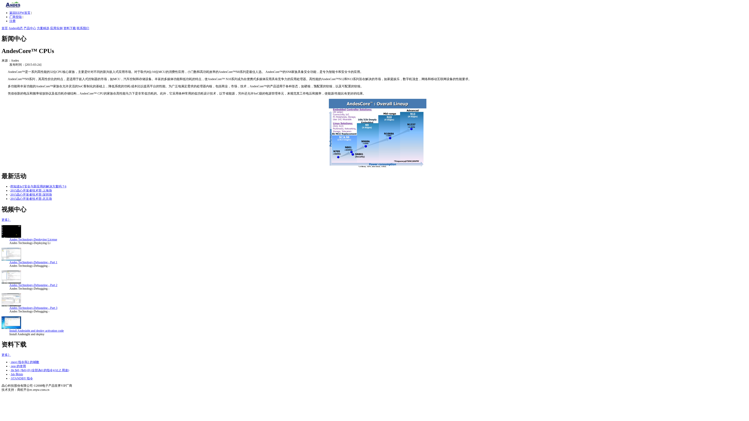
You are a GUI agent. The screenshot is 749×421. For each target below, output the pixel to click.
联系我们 (83, 28)
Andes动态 (16, 28)
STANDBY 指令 (21, 378)
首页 (5, 28)
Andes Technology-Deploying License (33, 239)
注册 (12, 21)
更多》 (6, 219)
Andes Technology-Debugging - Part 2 (33, 285)
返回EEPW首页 (19, 12)
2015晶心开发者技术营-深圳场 (31, 194)
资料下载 (69, 28)
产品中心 (30, 28)
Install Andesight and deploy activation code (36, 330)
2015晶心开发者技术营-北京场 (31, 198)
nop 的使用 (18, 366)
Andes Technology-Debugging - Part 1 (33, 262)
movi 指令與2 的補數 (24, 362)
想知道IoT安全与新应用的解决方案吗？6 (38, 186)
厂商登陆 (15, 17)
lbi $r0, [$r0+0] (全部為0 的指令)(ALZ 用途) (39, 370)
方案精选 (43, 28)
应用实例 (56, 28)
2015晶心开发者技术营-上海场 (31, 190)
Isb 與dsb (16, 374)
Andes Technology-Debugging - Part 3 (33, 308)
